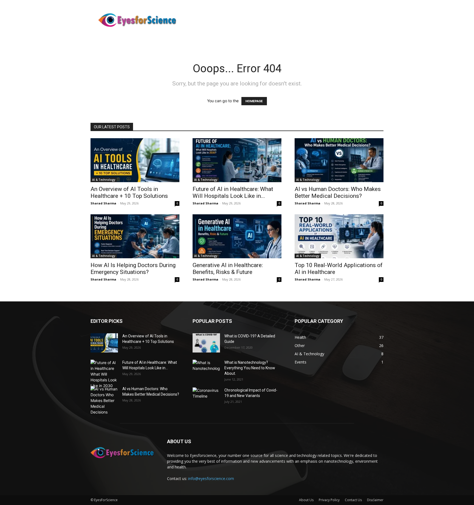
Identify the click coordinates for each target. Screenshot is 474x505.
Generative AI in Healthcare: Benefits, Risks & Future (228, 268)
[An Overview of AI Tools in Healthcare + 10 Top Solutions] (135, 160)
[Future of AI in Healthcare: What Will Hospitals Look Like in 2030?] (237, 160)
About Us (306, 500)
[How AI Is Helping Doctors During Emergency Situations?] (135, 236)
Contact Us (353, 500)
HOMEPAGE (254, 101)
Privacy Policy (329, 500)
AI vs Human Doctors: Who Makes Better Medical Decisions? (338, 192)
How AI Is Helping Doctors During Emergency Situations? (133, 268)
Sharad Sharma (103, 203)
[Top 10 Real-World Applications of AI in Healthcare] (339, 236)
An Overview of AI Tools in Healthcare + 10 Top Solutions (129, 192)
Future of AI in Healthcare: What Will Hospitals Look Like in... (233, 192)
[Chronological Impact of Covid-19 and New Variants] (206, 397)
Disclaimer (375, 500)
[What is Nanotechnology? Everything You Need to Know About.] (206, 369)
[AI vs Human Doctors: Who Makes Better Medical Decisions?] (339, 160)
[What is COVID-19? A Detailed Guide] (206, 343)
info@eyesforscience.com (211, 478)
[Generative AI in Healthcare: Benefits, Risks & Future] (237, 236)
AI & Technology (103, 180)
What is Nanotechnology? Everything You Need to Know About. (249, 368)
